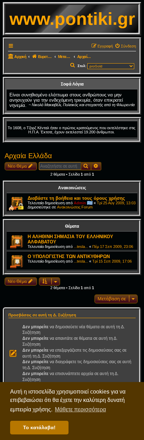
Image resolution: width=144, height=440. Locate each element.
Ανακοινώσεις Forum (75, 207)
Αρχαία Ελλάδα (28, 156)
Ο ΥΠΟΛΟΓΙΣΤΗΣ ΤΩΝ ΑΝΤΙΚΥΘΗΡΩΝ (69, 256)
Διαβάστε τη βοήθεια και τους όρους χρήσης (76, 198)
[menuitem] (125, 46)
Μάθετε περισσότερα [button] (80, 409)
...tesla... (81, 246)
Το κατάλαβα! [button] (39, 427)
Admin (80, 203)
